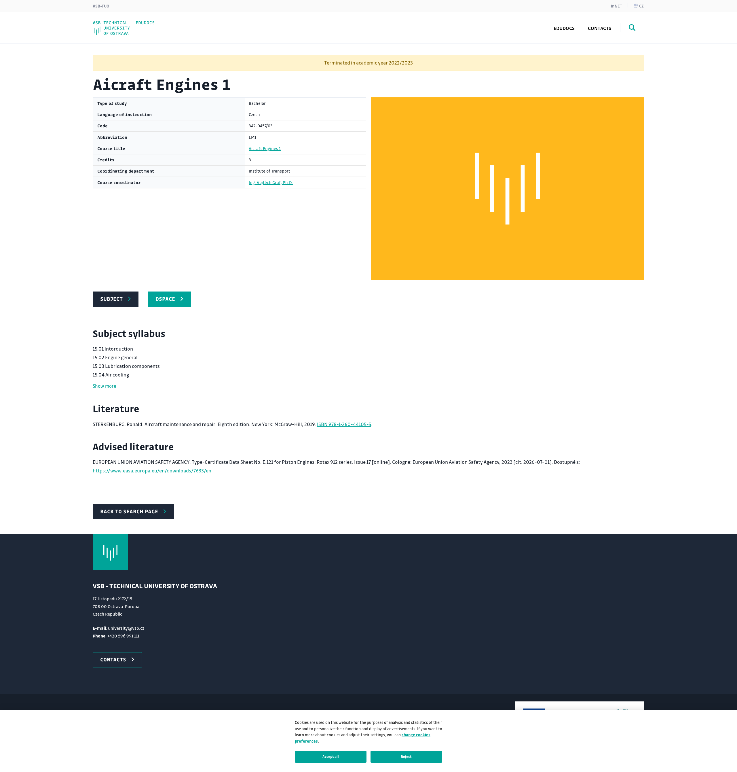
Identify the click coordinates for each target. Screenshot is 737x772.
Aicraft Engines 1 (265, 148)
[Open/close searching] (632, 28)
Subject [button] (111, 299)
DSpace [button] (165, 299)
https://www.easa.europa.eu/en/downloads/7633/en (152, 471)
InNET (616, 5)
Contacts (599, 28)
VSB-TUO (101, 5)
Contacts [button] (113, 659)
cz (641, 5)
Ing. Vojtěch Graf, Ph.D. (271, 182)
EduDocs (564, 28)
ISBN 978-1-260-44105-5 (344, 424)
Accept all (330, 756)
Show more (104, 386)
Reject (406, 756)
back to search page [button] (129, 511)
